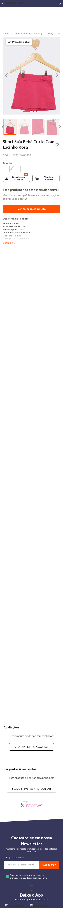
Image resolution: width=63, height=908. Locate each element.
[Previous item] (3, 3)
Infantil (18, 33)
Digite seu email (15, 857)
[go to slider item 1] (24, 127)
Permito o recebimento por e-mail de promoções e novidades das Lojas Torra (28, 876)
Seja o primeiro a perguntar (31, 788)
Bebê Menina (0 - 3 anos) (39, 33)
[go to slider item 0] (10, 127)
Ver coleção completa (32, 208)
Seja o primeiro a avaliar (31, 746)
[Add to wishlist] (57, 144)
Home (6, 33)
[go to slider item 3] (53, 127)
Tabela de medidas (48, 178)
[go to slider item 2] (38, 127)
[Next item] (60, 3)
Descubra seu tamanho (18, 178)
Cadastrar (49, 864)
